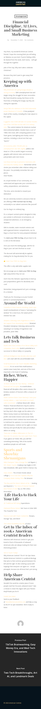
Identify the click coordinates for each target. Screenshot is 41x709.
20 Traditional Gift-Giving (12, 503)
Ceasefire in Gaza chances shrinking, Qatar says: (20, 307)
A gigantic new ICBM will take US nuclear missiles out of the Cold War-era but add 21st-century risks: (20, 124)
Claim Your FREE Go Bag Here (16, 261)
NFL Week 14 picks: (10, 465)
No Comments (29, 40)
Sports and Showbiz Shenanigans (15, 454)
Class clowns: (8, 473)
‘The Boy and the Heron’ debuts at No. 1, (17, 483)
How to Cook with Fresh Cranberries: (16, 516)
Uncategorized (21, 16)
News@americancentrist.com (15, 602)
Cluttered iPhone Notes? (12, 508)
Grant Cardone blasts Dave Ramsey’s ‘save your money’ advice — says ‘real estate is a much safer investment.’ (20, 400)
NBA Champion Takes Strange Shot (16, 462)
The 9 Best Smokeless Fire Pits (14, 524)
